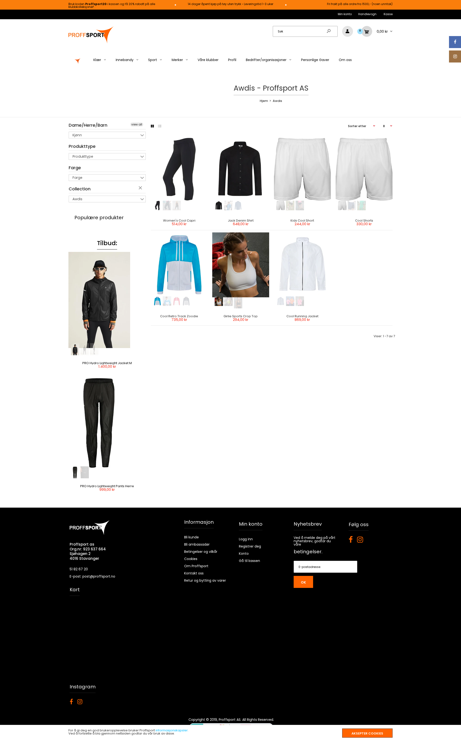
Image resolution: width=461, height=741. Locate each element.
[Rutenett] (152, 126)
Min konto (345, 14)
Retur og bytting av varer (205, 580)
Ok (303, 582)
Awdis (77, 199)
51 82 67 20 (79, 569)
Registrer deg (250, 546)
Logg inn (246, 539)
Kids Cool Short (302, 220)
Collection (80, 189)
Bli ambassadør (197, 544)
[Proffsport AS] (91, 42)
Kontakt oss (194, 573)
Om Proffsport (196, 566)
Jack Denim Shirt (241, 220)
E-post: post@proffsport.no (92, 576)
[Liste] (159, 126)
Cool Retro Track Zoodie (179, 316)
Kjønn (77, 135)
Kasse (388, 14)
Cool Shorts (364, 220)
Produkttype (82, 146)
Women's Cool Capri (179, 220)
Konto (244, 553)
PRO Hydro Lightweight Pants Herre (107, 486)
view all (136, 124)
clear (141, 188)
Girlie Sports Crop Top (241, 316)
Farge (75, 168)
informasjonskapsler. (172, 730)
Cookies (190, 558)
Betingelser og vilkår (200, 551)
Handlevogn (367, 14)
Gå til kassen (249, 560)
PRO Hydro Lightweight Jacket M (107, 363)
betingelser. (308, 551)
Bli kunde (191, 537)
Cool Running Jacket (302, 316)
